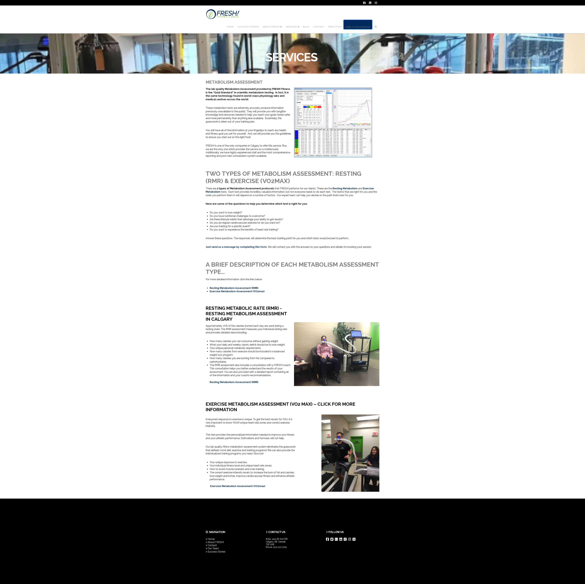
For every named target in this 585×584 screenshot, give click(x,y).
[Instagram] (350, 539)
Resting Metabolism (345, 188)
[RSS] (355, 539)
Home (211, 539)
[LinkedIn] (341, 539)
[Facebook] (328, 539)
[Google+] (337, 539)
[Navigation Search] (375, 24)
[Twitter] (332, 539)
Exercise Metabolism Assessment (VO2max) (237, 291)
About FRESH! (216, 542)
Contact (212, 545)
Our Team (213, 548)
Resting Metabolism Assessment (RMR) (234, 288)
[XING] (346, 539)
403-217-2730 (280, 547)
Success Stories (216, 551)
